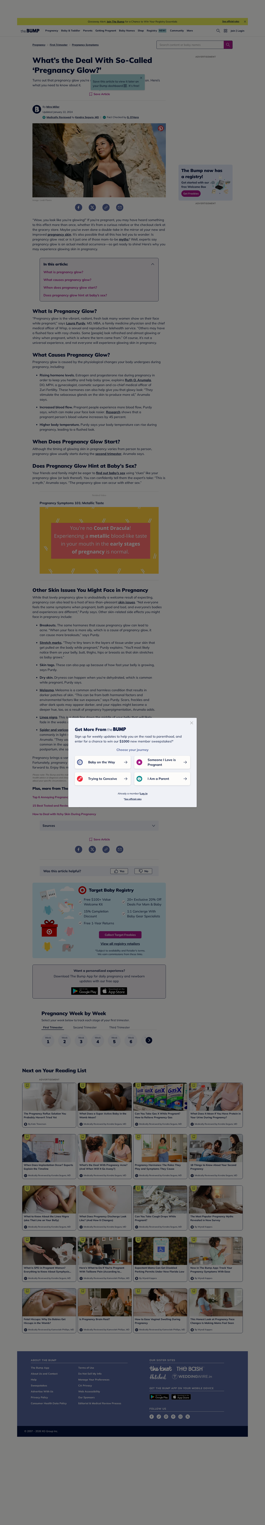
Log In (143, 793)
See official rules (133, 799)
